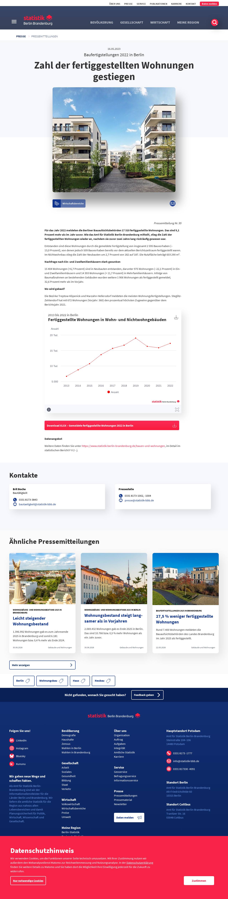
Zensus (66, 744)
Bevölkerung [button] (101, 22)
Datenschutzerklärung (139, 862)
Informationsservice (126, 780)
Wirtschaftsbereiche (74, 808)
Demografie (69, 735)
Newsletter (120, 804)
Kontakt (191, 3)
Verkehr (66, 789)
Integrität (119, 748)
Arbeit (65, 767)
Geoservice (120, 772)
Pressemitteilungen (44, 36)
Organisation (122, 735)
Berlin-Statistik (70, 832)
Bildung (66, 780)
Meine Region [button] (188, 22)
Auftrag (118, 739)
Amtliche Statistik (124, 752)
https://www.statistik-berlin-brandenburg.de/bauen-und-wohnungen (123, 446)
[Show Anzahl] (113, 392)
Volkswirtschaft (71, 804)
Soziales (67, 772)
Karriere (176, 3)
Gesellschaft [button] (131, 22)
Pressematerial (123, 800)
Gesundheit (69, 776)
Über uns (114, 3)
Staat (65, 784)
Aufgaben (120, 744)
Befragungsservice (125, 776)
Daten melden (209, 3)
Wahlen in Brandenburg (76, 752)
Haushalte (68, 739)
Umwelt (66, 817)
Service (141, 3)
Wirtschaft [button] (160, 22)
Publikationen (158, 3)
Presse (128, 3)
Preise (65, 812)
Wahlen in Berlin (71, 748)
